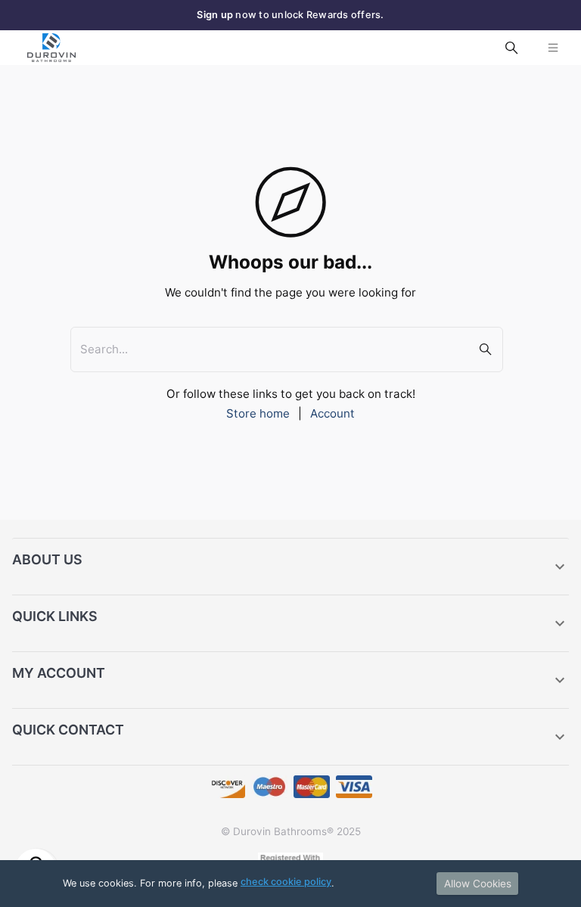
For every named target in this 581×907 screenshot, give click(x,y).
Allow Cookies (477, 883)
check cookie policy (286, 881)
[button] (290, 567)
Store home (258, 413)
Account (332, 413)
